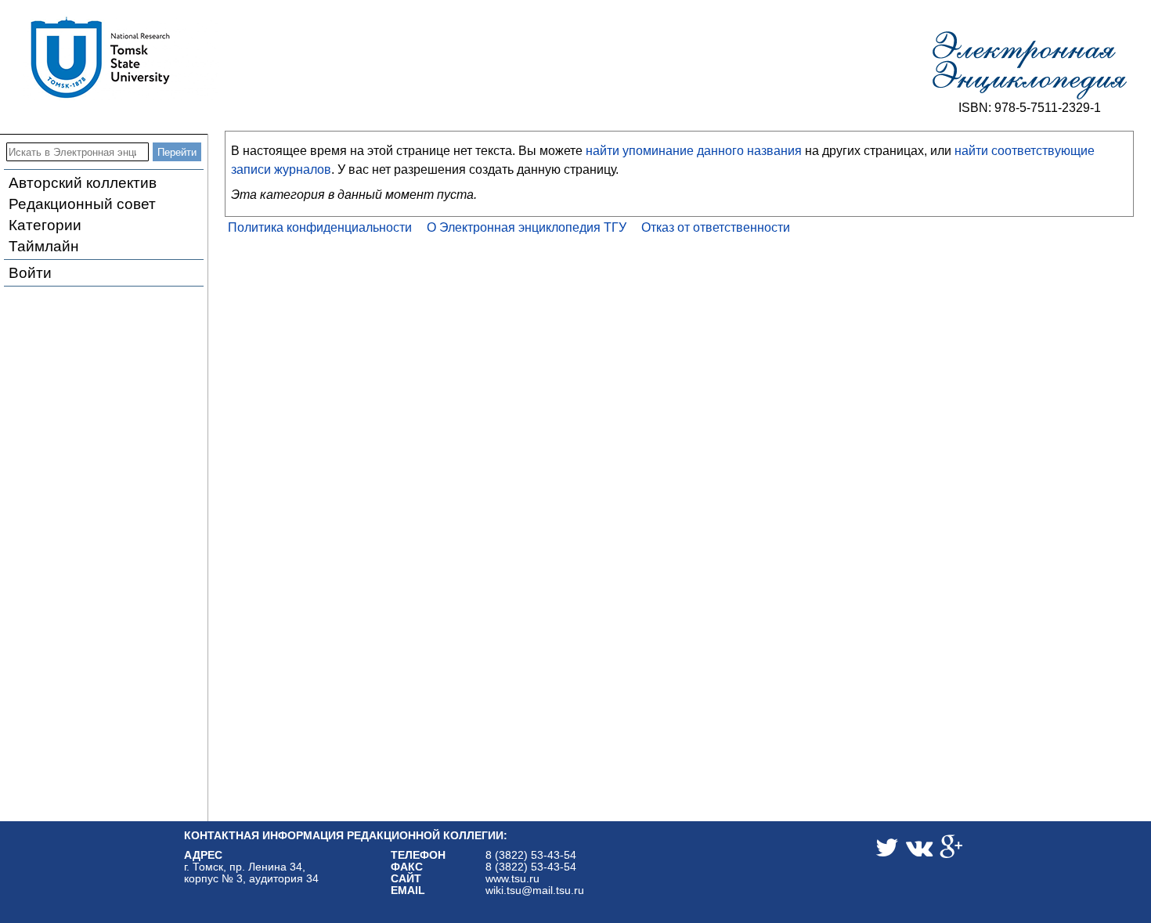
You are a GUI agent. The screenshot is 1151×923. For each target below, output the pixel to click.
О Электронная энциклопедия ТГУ (526, 227)
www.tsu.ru (512, 879)
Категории (45, 225)
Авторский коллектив (83, 183)
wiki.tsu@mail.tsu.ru (534, 890)
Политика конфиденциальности (320, 227)
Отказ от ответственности (715, 227)
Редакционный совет (82, 204)
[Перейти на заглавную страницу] (1030, 66)
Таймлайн (44, 246)
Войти (30, 273)
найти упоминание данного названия (694, 150)
